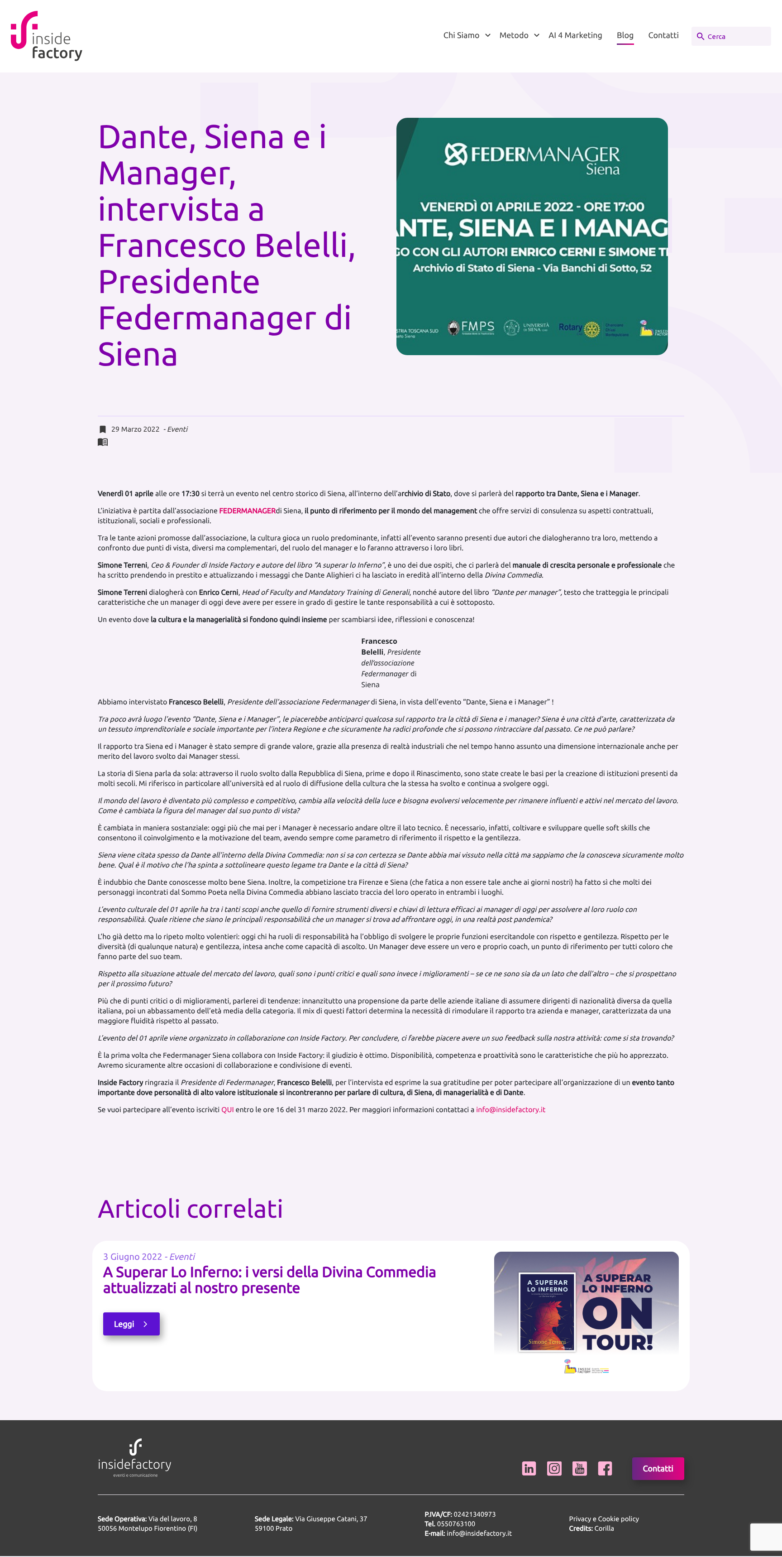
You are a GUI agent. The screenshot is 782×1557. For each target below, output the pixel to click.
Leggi (125, 1324)
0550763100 (456, 1524)
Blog (625, 35)
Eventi (177, 429)
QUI (227, 1110)
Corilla (592, 1528)
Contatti (663, 35)
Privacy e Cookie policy (604, 1519)
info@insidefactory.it (510, 1110)
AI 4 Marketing (575, 35)
